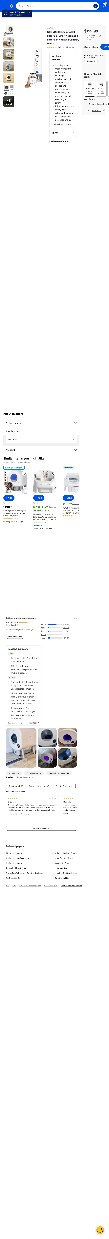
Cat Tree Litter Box (13, 878)
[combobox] (57, 6)
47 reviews (20, 625)
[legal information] (99, 36)
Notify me (91, 61)
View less (33, 723)
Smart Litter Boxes (62, 863)
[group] (60, 47)
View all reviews (15, 636)
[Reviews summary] (63, 47)
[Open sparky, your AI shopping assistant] (100, 1230)
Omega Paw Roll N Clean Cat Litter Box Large (24, 873)
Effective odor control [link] (22, 666)
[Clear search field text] (92, 6)
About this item (13, 413)
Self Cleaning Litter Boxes (65, 853)
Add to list (96, 110)
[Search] (95, 6)
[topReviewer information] (29, 813)
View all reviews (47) (41, 828)
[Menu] (4, 6)
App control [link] (17, 682)
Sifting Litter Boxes (14, 853)
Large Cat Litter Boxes (63, 858)
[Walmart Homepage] (11, 6)
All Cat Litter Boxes (14, 863)
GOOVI (50, 28)
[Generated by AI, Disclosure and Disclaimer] (21, 723)
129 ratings (70, 47)
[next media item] (37, 64)
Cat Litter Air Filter (62, 878)
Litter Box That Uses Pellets (65, 873)
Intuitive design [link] (18, 658)
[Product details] (75, 423)
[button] (33, 66)
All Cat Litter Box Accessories (18, 858)
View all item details (62, 124)
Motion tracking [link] (19, 693)
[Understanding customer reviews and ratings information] (32, 629)
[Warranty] (73, 439)
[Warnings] (75, 450)
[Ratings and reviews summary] (75, 616)
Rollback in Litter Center (16, 868)
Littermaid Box (60, 868)
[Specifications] (75, 431)
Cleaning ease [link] (18, 708)
